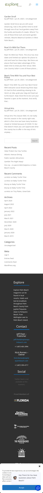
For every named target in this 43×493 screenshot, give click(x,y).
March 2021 (8, 218)
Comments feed (10, 262)
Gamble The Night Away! (13, 161)
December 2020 (10, 222)
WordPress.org (10, 265)
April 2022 (8, 208)
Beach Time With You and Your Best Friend (19, 76)
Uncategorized (31, 19)
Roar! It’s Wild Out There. (15, 47)
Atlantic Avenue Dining (13, 154)
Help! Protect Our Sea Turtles (15, 151)
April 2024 (8, 201)
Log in (6, 255)
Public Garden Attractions (14, 158)
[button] (39, 466)
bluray (6, 184)
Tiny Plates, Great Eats (21, 191)
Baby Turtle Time (19, 177)
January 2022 (9, 211)
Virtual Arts (9, 108)
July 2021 (7, 215)
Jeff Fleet (10, 19)
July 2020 (7, 225)
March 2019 (8, 236)
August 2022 (9, 204)
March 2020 (8, 229)
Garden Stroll (10, 16)
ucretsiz (7, 177)
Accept (21, 487)
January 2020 (9, 232)
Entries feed (9, 258)
